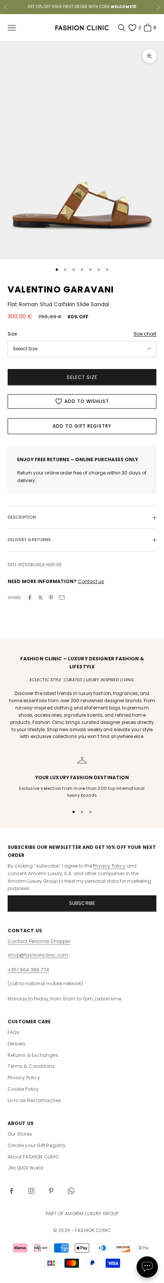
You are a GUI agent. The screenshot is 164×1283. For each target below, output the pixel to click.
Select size (82, 377)
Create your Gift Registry (37, 1145)
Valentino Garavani (61, 289)
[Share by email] (62, 597)
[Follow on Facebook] (11, 1191)
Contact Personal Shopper (39, 941)
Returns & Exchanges (33, 1055)
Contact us (91, 581)
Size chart (144, 334)
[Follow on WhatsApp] (71, 1191)
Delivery (17, 1043)
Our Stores (20, 1134)
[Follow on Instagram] (31, 1191)
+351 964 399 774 (28, 970)
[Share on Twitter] (40, 597)
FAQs (13, 1032)
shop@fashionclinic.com (38, 955)
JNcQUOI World (25, 1168)
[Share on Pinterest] (51, 597)
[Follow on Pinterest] (51, 1191)
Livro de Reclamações (34, 1100)
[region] (82, 777)
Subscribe (82, 903)
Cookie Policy (23, 1089)
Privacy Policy (109, 866)
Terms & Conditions (31, 1066)
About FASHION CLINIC (33, 1157)
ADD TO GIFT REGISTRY (82, 426)
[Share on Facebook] (30, 597)
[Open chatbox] (147, 1267)
